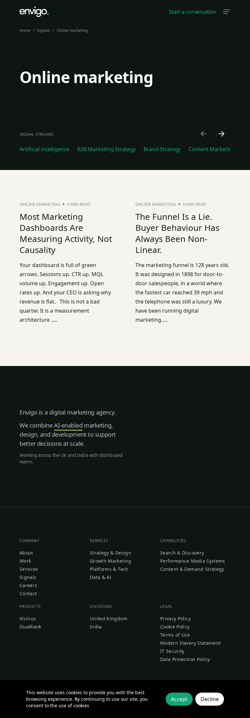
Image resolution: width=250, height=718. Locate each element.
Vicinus (28, 618)
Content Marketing (211, 149)
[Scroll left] (203, 134)
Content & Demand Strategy (192, 569)
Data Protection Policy (185, 659)
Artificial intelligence (44, 149)
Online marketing (72, 30)
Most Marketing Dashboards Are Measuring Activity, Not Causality (66, 233)
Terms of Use (175, 635)
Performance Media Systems (192, 561)
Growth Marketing (111, 561)
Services (29, 569)
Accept (179, 699)
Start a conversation (192, 11)
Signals (43, 30)
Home (25, 30)
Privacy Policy (175, 618)
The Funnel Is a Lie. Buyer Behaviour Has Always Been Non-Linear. (177, 233)
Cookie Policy (175, 627)
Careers (28, 585)
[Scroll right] (222, 134)
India (96, 627)
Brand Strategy (162, 149)
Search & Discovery (182, 553)
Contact (28, 593)
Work (25, 561)
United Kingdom (108, 618)
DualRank (30, 627)
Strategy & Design (110, 553)
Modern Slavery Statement (190, 643)
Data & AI (100, 577)
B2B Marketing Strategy (106, 149)
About (26, 553)
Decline (210, 699)
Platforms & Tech (109, 569)
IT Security (172, 651)
